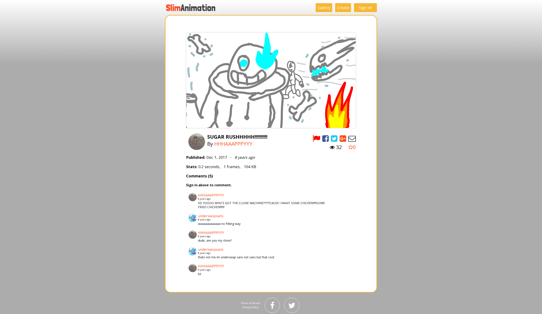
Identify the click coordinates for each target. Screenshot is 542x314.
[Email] (352, 138)
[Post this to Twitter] (334, 138)
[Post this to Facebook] (325, 138)
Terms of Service (250, 303)
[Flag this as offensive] (316, 138)
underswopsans (210, 216)
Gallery (324, 7)
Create (343, 7)
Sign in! (365, 7)
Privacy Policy (250, 307)
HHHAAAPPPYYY (233, 143)
